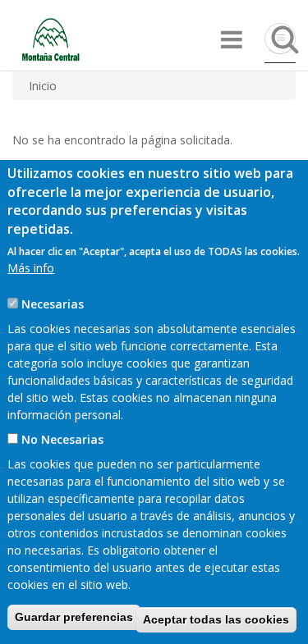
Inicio (43, 86)
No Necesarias (62, 439)
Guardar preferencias (74, 616)
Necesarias (52, 304)
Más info (30, 268)
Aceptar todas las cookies (216, 619)
